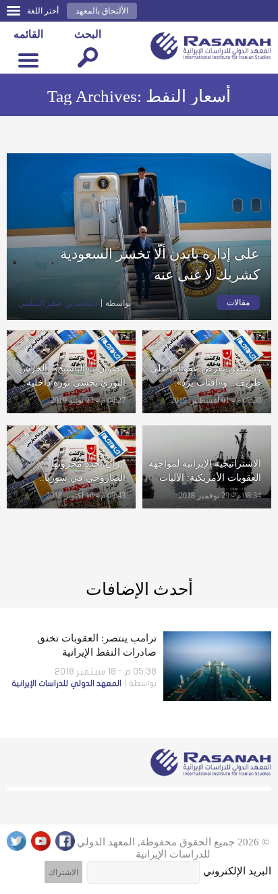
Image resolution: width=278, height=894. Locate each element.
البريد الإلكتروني (237, 871)
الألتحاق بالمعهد (102, 11)
